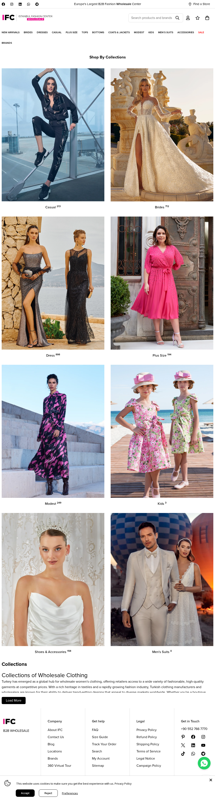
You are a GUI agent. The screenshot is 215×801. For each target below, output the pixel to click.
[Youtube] (203, 745)
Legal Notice (145, 758)
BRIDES (28, 32)
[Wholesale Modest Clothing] (53, 431)
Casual (53, 207)
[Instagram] (11, 4)
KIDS (151, 32)
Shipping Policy (147, 744)
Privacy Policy (146, 729)
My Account (101, 758)
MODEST (139, 32)
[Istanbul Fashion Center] (27, 17)
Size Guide (100, 737)
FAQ (95, 729)
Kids (162, 503)
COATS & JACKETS (119, 32)
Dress (53, 355)
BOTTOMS (98, 32)
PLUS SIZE (71, 32)
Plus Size (162, 355)
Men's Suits (162, 651)
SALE (201, 32)
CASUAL (57, 32)
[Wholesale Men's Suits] (162, 579)
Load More (13, 700)
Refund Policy (146, 737)
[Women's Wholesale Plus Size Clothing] (162, 283)
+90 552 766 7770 (194, 728)
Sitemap (98, 765)
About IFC (55, 729)
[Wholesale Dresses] (53, 283)
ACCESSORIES (185, 32)
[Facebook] (3, 4)
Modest (53, 503)
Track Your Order (104, 744)
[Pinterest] (183, 737)
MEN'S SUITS (165, 32)
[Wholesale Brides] (162, 134)
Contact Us (56, 737)
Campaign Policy (148, 765)
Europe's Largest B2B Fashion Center (107, 4)
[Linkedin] (20, 4)
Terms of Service (148, 751)
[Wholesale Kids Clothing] (162, 431)
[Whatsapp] (28, 4)
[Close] (211, 780)
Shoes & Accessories (53, 651)
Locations (55, 751)
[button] (207, 18)
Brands (53, 758)
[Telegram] (37, 4)
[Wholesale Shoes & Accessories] (53, 579)
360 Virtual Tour (59, 765)
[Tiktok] (183, 754)
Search (97, 751)
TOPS (85, 32)
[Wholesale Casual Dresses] (53, 134)
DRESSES (42, 32)
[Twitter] (183, 745)
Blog (51, 744)
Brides (162, 207)
